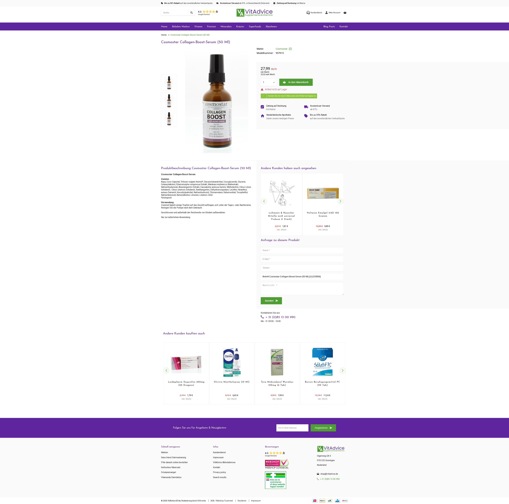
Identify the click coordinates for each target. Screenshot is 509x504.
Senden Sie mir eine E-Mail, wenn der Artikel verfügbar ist (292, 96)
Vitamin (198, 27)
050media (201, 501)
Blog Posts (329, 27)
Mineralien (226, 27)
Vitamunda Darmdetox (171, 477)
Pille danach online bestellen (174, 462)
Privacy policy (219, 472)
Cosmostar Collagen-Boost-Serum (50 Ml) (190, 35)
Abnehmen (271, 27)
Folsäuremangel (168, 472)
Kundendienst (219, 452)
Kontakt (343, 27)
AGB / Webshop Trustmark (222, 501)
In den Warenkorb (298, 82)
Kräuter (240, 27)
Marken (164, 452)
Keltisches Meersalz (170, 467)
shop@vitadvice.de (329, 474)
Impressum (218, 457)
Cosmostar (282, 48)
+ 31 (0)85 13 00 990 (280, 317)
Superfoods (255, 27)
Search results (219, 477)
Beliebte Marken (181, 27)
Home (164, 27)
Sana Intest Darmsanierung (173, 457)
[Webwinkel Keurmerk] (289, 463)
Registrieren (321, 428)
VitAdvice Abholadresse (224, 462)
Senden (269, 300)
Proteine (211, 27)
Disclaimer (242, 501)
